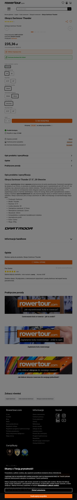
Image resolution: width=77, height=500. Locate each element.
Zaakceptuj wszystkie (38, 496)
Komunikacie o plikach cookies (48, 485)
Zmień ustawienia (38, 490)
